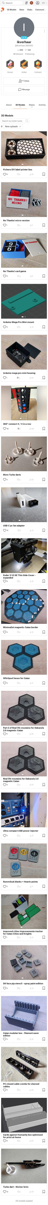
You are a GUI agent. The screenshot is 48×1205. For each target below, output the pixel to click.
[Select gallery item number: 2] (25, 164)
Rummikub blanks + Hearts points (20, 881)
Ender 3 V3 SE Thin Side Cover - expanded (19, 576)
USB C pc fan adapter (14, 525)
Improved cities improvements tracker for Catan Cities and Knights (23, 932)
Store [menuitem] (21, 9)
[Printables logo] (2, 9)
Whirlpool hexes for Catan (16, 678)
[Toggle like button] (4, 174)
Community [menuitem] (40, 9)
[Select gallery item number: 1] (23, 164)
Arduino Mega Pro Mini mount (18, 322)
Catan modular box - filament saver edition (21, 1034)
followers (18, 54)
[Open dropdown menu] (44, 30)
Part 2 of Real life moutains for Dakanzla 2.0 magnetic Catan (23, 729)
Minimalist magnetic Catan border (20, 627)
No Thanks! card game (14, 271)
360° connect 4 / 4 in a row (17, 424)
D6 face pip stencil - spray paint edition (23, 983)
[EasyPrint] (26, 3)
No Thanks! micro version (16, 220)
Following (29, 54)
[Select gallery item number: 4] (27, 418)
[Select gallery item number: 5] (28, 520)
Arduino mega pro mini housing (19, 373)
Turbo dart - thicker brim (15, 1187)
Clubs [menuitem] (29, 9)
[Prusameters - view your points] (31, 3)
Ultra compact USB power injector (20, 830)
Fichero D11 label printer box (17, 169)
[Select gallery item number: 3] (25, 418)
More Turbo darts (12, 474)
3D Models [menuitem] (11, 9)
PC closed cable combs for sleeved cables (21, 1085)
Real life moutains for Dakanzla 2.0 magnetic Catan (21, 779)
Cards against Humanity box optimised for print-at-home (23, 1136)
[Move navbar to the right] (45, 9)
